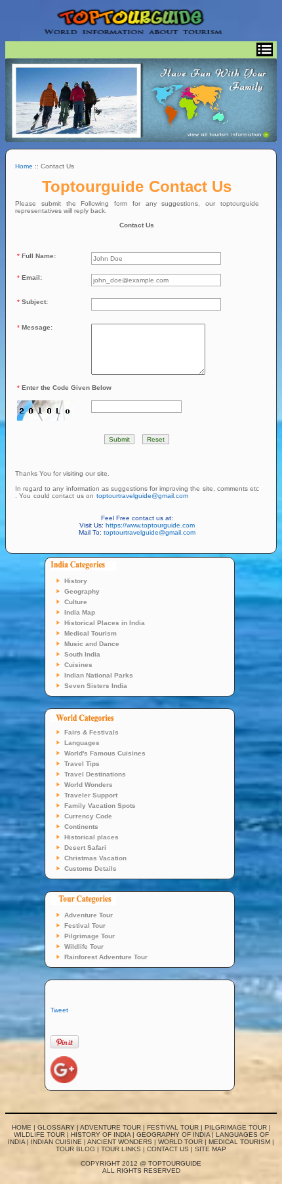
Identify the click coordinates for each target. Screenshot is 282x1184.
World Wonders (88, 784)
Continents (81, 826)
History (75, 580)
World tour (180, 1141)
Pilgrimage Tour (89, 936)
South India (82, 654)
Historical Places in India (104, 622)
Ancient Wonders (119, 1141)
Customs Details (90, 868)
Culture (75, 601)
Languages (82, 742)
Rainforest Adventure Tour (106, 957)
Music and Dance (91, 643)
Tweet (59, 1010)
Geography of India (173, 1134)
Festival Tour (85, 925)
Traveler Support (90, 795)
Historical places (91, 837)
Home (24, 166)
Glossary (56, 1127)
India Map (79, 612)
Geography (82, 591)
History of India (101, 1134)
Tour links (121, 1149)
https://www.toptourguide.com (150, 525)
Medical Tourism (90, 633)
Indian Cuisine (56, 1141)
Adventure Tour (88, 915)
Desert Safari (85, 847)
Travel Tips (82, 763)
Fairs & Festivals (91, 732)
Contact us (168, 1149)
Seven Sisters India (95, 685)
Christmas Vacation (95, 858)
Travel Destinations (95, 774)
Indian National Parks (98, 675)
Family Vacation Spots (100, 805)
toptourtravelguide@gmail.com (142, 495)
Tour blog (75, 1149)
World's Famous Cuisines (105, 753)
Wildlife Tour (84, 946)
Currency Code (88, 816)
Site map (210, 1149)
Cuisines (78, 664)
